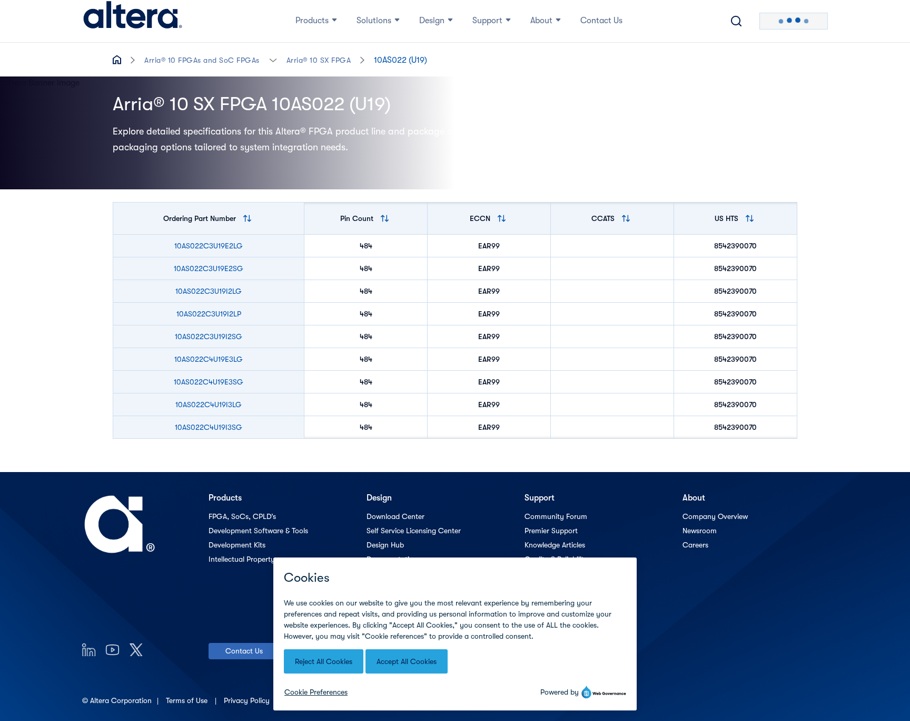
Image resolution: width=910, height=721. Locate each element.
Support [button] (487, 20)
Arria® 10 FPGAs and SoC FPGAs (202, 60)
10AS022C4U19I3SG (208, 427)
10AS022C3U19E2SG (208, 268)
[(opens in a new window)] (88, 649)
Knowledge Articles (555, 545)
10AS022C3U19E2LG (208, 246)
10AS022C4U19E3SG (208, 382)
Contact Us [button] (601, 20)
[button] (273, 59)
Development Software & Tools (258, 530)
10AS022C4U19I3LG (208, 404)
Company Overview (715, 516)
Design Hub (385, 545)
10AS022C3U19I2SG (208, 336)
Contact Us (244, 651)
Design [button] (431, 20)
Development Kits (237, 545)
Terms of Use (188, 700)
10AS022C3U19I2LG (208, 291)
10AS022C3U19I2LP (208, 314)
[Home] (132, 21)
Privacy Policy (248, 700)
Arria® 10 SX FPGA (318, 60)
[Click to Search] (736, 21)
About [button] (541, 20)
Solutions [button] (374, 20)
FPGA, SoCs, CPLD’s (242, 516)
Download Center (395, 516)
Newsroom (699, 530)
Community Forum (556, 516)
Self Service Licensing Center (414, 530)
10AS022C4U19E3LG (208, 359)
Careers (695, 545)
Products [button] (312, 20)
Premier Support (551, 530)
